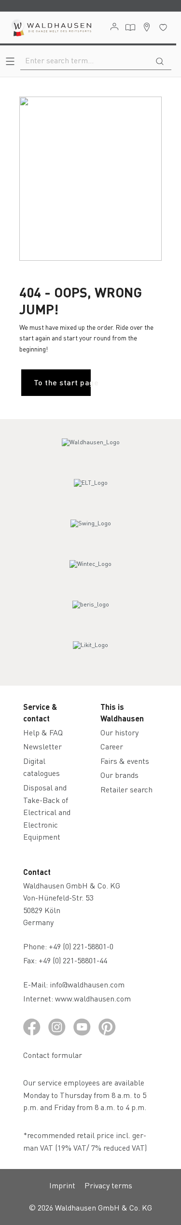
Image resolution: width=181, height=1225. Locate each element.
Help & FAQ (43, 732)
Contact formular (52, 1055)
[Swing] (91, 532)
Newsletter (42, 746)
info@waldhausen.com (87, 984)
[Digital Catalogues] (130, 27)
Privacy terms (108, 1185)
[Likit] (91, 653)
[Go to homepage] (51, 27)
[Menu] (10, 61)
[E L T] (91, 491)
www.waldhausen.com (93, 998)
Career (111, 746)
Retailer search (126, 789)
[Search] (159, 60)
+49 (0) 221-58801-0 (81, 946)
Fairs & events (124, 761)
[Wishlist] (163, 27)
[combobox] (84, 60)
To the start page (62, 382)
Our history (119, 732)
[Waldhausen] (90, 451)
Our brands (119, 775)
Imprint (62, 1185)
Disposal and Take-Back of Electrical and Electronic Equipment (46, 812)
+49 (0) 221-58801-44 (75, 960)
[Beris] (91, 613)
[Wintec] (91, 572)
